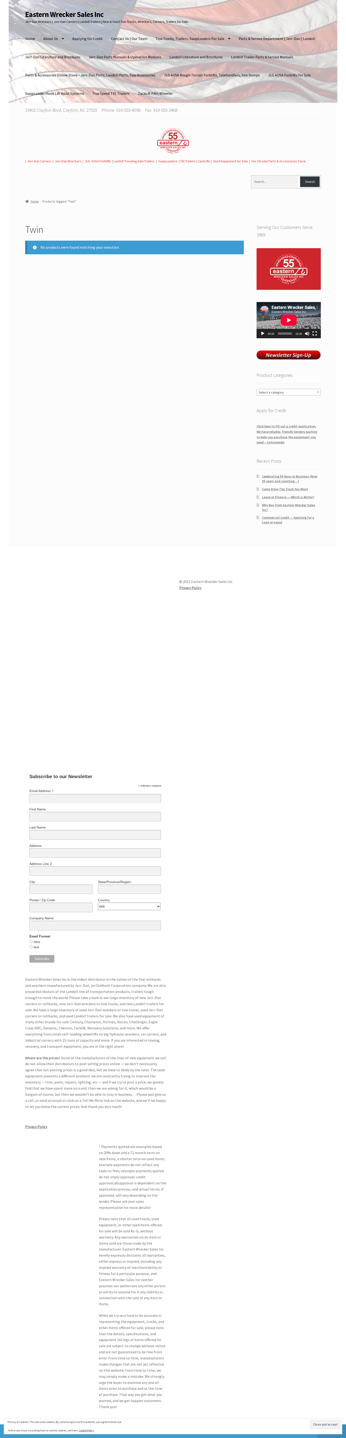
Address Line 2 (40, 864)
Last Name (37, 827)
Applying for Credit (87, 38)
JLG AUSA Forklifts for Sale (289, 75)
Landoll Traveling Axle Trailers (134, 161)
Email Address (41, 791)
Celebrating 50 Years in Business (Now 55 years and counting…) (289, 478)
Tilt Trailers (188, 161)
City (32, 882)
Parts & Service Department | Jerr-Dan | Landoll (277, 38)
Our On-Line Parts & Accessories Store (278, 161)
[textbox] (289, 392)
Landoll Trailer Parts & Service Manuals (262, 57)
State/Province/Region (114, 882)
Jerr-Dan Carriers (39, 161)
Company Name (41, 918)
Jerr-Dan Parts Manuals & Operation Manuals (125, 57)
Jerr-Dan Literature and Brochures (52, 57)
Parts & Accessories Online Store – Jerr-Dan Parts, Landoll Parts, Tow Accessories (90, 75)
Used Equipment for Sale (230, 161)
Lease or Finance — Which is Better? (288, 497)
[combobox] (289, 392)
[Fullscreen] (314, 333)
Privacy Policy (36, 1126)
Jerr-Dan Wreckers (68, 161)
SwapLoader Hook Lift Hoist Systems (54, 93)
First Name (37, 809)
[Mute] (307, 333)
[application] (289, 320)
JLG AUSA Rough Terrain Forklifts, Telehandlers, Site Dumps (212, 75)
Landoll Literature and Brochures (196, 57)
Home (30, 38)
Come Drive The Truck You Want (285, 489)
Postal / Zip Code (42, 900)
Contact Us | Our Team (129, 38)
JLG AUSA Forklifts (98, 161)
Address (35, 846)
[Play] (262, 333)
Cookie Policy (86, 1430)
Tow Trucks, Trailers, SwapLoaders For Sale (190, 38)
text (36, 947)
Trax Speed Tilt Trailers (111, 93)
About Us (50, 38)
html (37, 942)
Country (104, 900)
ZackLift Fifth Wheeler (155, 93)
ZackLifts (204, 161)
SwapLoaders (167, 161)
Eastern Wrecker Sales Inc (64, 14)
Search (310, 181)
